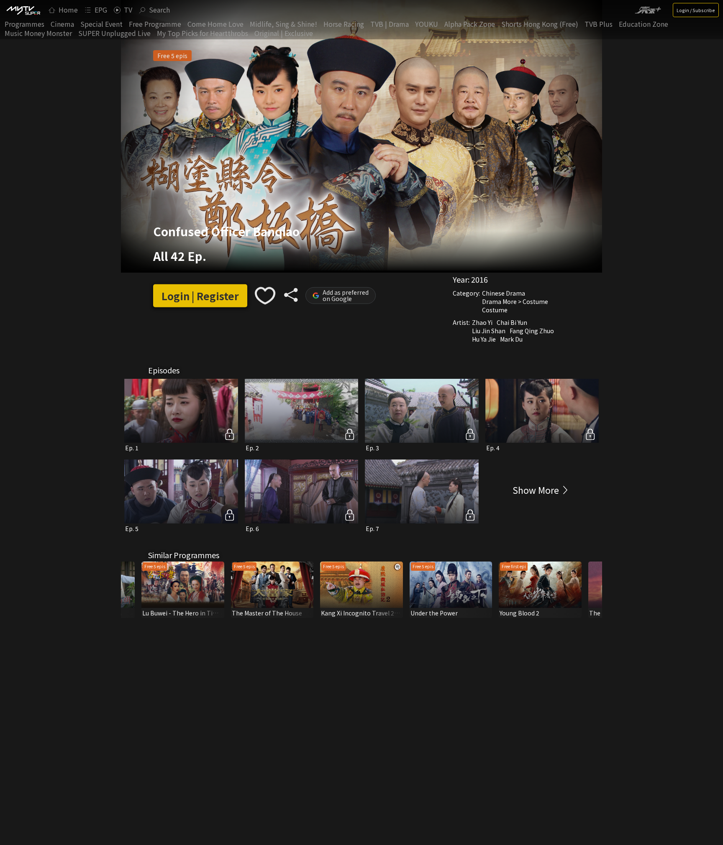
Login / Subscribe (696, 10)
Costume (495, 310)
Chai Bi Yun (512, 322)
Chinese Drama (503, 293)
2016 (479, 279)
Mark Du (511, 339)
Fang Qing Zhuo (532, 331)
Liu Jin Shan (488, 331)
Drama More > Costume (515, 301)
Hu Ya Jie (484, 339)
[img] (23, 10)
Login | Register (200, 295)
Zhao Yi (482, 322)
